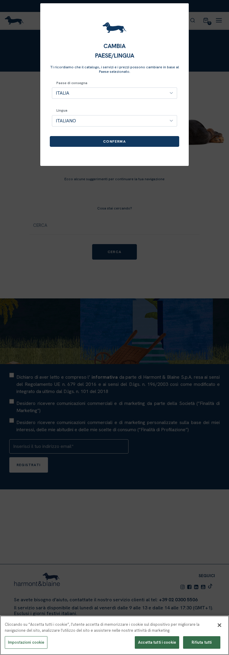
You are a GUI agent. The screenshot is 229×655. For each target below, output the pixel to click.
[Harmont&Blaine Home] (114, 27)
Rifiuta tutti (202, 642)
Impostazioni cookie (26, 642)
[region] (114, 635)
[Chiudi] (219, 625)
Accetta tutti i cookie (157, 642)
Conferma (114, 141)
